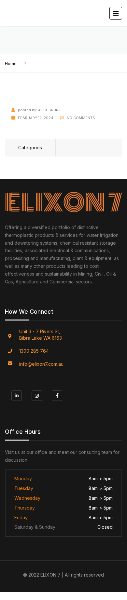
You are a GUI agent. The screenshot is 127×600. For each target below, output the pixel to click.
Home (11, 63)
